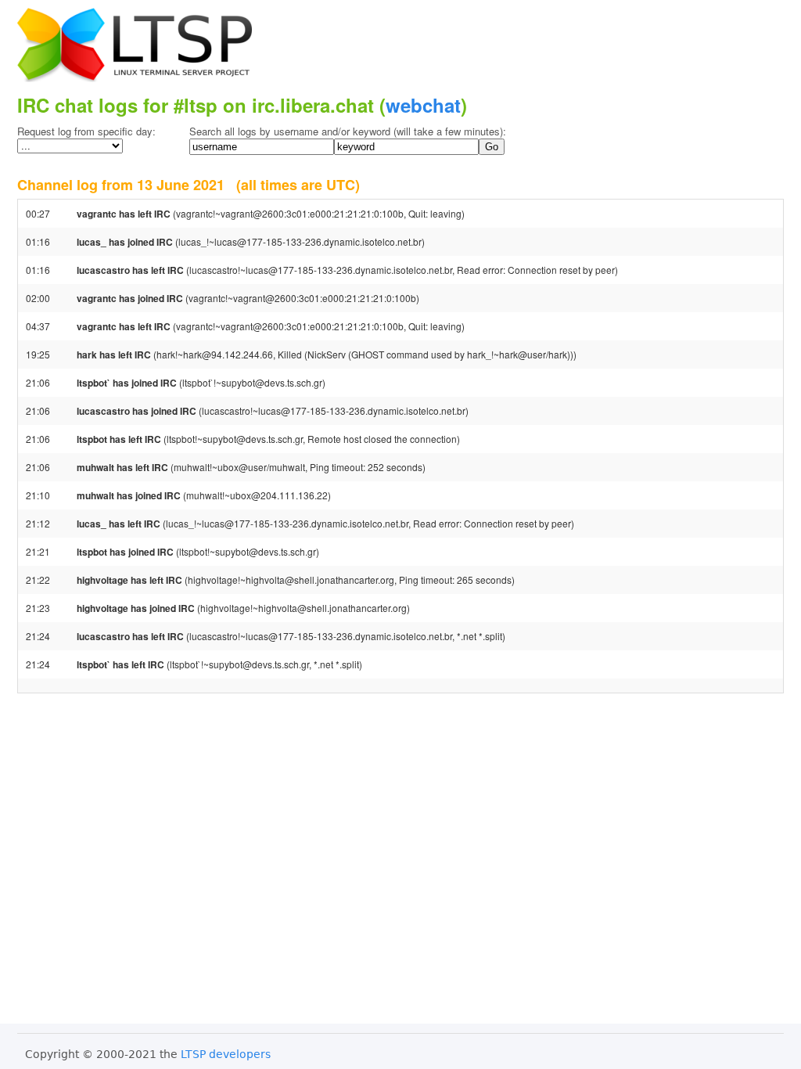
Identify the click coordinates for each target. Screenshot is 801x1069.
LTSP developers (226, 1054)
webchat (423, 105)
